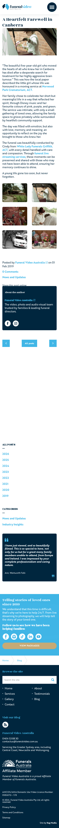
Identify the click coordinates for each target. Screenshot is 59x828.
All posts (8, 444)
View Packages (29, 645)
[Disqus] (29, 396)
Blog (37, 699)
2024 (5, 466)
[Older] (6, 343)
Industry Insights (12, 524)
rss (5, 725)
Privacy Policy (9, 807)
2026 (5, 454)
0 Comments (10, 272)
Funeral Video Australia (17, 7)
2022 (5, 478)
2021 (5, 484)
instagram (16, 323)
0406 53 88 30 (10, 738)
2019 (5, 496)
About (38, 688)
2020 (5, 490)
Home (8, 688)
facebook (8, 323)
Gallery (9, 699)
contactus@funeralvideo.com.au (20, 741)
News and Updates (14, 277)
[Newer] (53, 343)
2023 (5, 472)
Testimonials (42, 693)
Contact (9, 704)
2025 (5, 460)
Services (10, 693)
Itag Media (52, 822)
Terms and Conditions (12, 812)
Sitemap (6, 817)
